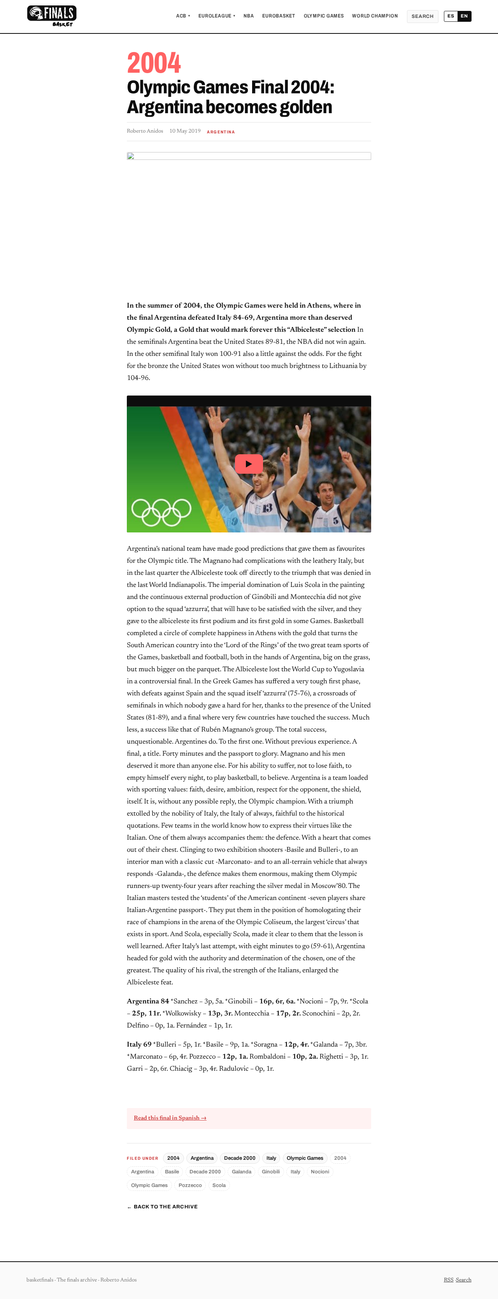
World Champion (375, 16)
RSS (449, 1280)
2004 (173, 1158)
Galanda (241, 1172)
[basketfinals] (51, 16)
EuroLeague (216, 16)
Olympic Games (324, 16)
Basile (172, 1172)
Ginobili (271, 1172)
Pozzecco (190, 1185)
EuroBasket (278, 16)
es (450, 16)
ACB (183, 16)
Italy (271, 1158)
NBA (249, 16)
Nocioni (320, 1172)
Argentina (202, 1158)
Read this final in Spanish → (170, 1118)
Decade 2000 (240, 1158)
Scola (219, 1185)
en (464, 16)
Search (423, 16)
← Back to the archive (162, 1207)
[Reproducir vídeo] (249, 464)
